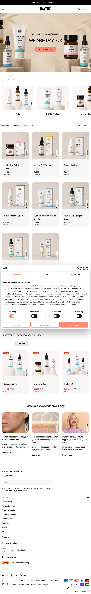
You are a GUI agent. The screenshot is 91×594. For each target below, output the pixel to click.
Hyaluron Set (69, 384)
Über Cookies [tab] (75, 274)
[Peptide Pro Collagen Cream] (15, 145)
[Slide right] (11, 78)
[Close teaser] (68, 588)
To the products (45, 49)
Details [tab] (45, 274)
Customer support (9, 514)
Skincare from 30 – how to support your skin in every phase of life (75, 440)
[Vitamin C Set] (45, 364)
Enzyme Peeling (70, 165)
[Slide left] (4, 78)
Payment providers (9, 506)
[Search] (79, 9)
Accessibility (24, 585)
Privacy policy (41, 580)
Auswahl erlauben (45, 326)
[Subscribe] (50, 482)
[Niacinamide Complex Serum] (15, 246)
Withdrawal (54, 580)
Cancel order (7, 502)
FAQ (3, 531)
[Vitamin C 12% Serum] (45, 145)
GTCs (23, 580)
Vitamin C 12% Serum (43, 165)
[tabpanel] (45, 205)
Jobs (14, 585)
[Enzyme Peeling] (75, 145)
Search (15, 580)
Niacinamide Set (10, 384)
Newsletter (6, 527)
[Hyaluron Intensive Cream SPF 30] (45, 195)
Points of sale (7, 519)
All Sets (22, 343)
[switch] (34, 316)
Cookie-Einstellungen (39, 585)
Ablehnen (16, 326)
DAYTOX (5, 584)
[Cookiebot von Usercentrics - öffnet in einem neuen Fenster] (78, 268)
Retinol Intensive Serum (13, 215)
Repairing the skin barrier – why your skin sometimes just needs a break (45, 440)
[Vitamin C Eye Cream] (45, 246)
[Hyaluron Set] (75, 364)
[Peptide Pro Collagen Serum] (75, 195)
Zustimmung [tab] (16, 274)
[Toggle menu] (2, 9)
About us (5, 523)
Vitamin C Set (40, 384)
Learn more (6, 452)
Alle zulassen (74, 326)
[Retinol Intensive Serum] (15, 195)
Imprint (30, 580)
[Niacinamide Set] (15, 364)
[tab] (6, 125)
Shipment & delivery (10, 510)
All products (84, 125)
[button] (78, 591)
